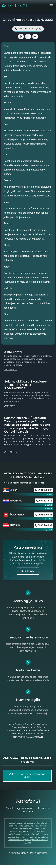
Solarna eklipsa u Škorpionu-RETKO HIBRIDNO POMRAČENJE (25, 385)
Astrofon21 (14, 6)
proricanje (28, 730)
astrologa (14, 727)
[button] (51, 6)
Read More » (10, 369)
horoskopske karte (34, 736)
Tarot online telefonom (28, 637)
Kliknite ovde (28, 571)
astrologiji (27, 723)
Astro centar (13, 352)
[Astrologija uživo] (28, 592)
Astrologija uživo (28, 601)
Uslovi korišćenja (38, 852)
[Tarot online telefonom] (28, 629)
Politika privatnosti (18, 852)
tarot (19, 730)
